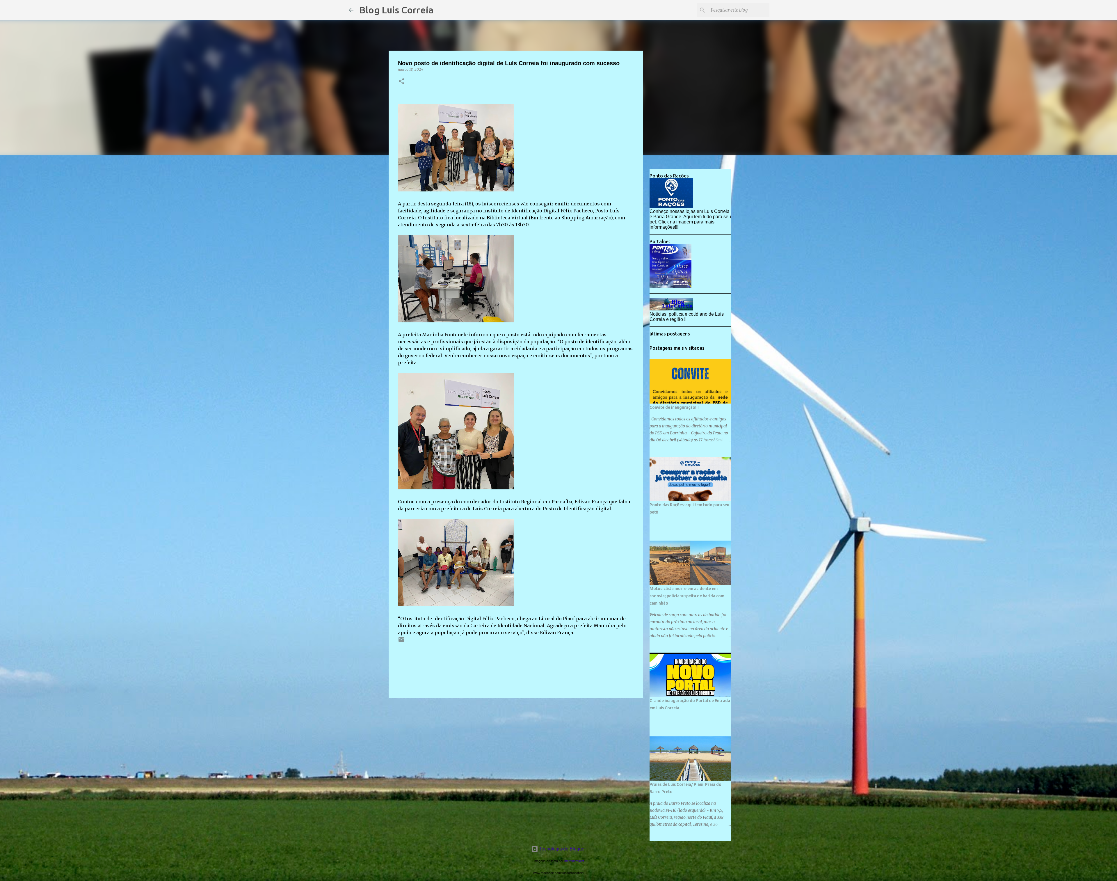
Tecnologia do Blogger (562, 848)
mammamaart (574, 861)
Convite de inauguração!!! (674, 407)
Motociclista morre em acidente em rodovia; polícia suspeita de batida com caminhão (687, 595)
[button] (401, 82)
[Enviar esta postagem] (401, 642)
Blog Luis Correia (396, 10)
